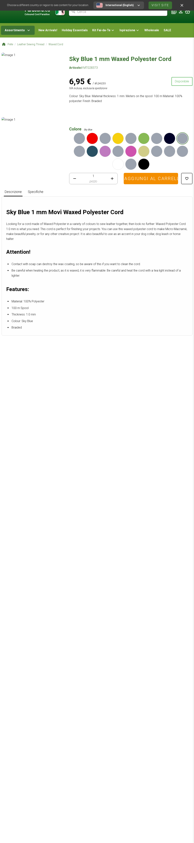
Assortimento (15, 30)
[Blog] (174, 11)
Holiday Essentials (75, 30)
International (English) (120, 5)
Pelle (10, 44)
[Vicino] (182, 5)
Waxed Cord (55, 44)
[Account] (180, 11)
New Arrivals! (47, 30)
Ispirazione (127, 30)
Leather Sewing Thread (30, 44)
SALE (167, 30)
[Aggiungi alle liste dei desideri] (186, 178)
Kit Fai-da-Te (101, 30)
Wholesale (151, 30)
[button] (103, 30)
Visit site (160, 5)
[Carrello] (187, 11)
